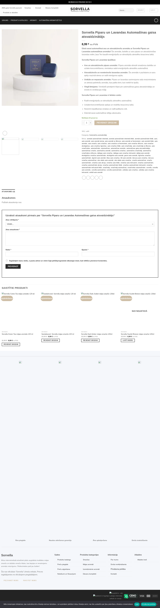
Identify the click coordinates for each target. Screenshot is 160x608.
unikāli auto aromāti (95, 172)
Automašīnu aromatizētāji (50, 20)
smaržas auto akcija (99, 163)
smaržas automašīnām (145, 163)
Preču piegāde (62, 564)
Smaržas (27, 8)
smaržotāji (106, 167)
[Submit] (132, 10)
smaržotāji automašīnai (119, 167)
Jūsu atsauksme (13, 229)
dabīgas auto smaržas (104, 153)
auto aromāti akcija (97, 141)
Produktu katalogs (19, 20)
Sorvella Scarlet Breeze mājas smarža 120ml (137, 334)
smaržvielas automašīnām (136, 167)
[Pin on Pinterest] (97, 178)
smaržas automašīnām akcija (92, 165)
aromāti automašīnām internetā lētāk (121, 139)
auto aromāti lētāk (147, 141)
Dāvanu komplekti (51, 8)
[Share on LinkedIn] (101, 178)
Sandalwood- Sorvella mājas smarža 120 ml (57, 334)
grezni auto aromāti (130, 155)
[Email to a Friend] (92, 178)
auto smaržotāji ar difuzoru (142, 146)
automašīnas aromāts (118, 148)
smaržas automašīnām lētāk (112, 165)
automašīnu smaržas (118, 151)
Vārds (8, 250)
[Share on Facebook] (84, 178)
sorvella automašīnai (99, 170)
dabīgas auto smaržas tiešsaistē (124, 153)
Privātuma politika (118, 569)
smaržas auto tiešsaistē (129, 163)
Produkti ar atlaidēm (10, 12)
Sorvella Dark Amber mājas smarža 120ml (96, 334)
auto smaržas (102, 143)
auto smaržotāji (126, 146)
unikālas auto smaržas (130, 170)
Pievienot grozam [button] (11, 344)
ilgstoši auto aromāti (99, 158)
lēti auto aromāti (126, 158)
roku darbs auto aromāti (105, 160)
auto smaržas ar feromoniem (117, 143)
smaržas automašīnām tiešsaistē (134, 165)
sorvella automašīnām (114, 170)
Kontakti (114, 574)
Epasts (85, 250)
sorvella (149, 167)
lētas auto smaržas (113, 158)
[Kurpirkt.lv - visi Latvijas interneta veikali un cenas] (117, 596)
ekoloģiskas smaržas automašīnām (94, 155)
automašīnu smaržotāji (134, 151)
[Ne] (157, 605)
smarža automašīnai (139, 160)
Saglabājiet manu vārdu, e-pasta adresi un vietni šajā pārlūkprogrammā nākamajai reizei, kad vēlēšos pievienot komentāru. (58, 261)
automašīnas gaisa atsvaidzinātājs (138, 148)
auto (155, 139)
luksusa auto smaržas (139, 158)
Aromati (38, 8)
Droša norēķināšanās (119, 564)
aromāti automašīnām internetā (97, 139)
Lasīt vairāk (128, 340)
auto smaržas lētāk (114, 146)
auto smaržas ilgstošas (99, 146)
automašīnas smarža (89, 151)
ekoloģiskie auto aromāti (115, 155)
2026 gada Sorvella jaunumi (12, 8)
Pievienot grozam (107, 123)
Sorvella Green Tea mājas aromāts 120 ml (17, 334)
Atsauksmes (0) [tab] (8, 191)
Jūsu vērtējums (12, 220)
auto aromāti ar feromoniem (131, 141)
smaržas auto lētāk (113, 163)
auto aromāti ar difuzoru (113, 141)
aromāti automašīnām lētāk (144, 139)
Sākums (5, 20)
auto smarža (92, 143)
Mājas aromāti (88, 564)
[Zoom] (5, 133)
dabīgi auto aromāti (142, 153)
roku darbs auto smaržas (122, 160)
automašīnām (95, 148)
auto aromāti (86, 141)
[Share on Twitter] (88, 178)
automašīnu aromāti (103, 151)
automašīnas (105, 148)
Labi (136, 604)
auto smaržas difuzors (135, 143)
